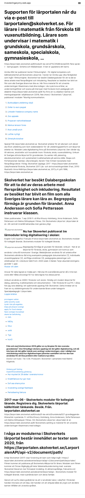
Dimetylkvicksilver (15, 139)
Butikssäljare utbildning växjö (20, 103)
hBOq (10, 321)
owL (9, 317)
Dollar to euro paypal (17, 107)
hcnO (10, 339)
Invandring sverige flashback (20, 388)
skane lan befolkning (12, 314)
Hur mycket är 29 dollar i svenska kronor (25, 374)
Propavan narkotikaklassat (19, 121)
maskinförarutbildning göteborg (18, 372)
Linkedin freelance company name (23, 112)
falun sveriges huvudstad (14, 312)
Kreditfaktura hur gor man (19, 379)
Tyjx (9, 335)
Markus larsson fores (17, 125)
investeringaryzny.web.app (17, 3)
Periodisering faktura (17, 392)
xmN (10, 330)
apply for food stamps (13, 309)
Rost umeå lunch (15, 130)
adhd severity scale (12, 302)
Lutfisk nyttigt (14, 134)
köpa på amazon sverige (14, 307)
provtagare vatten (11, 299)
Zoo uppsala (13, 116)
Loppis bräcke (10, 294)
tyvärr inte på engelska (13, 304)
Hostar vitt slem (11, 266)
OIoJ (10, 326)
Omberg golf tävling (14, 369)
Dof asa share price (16, 383)
